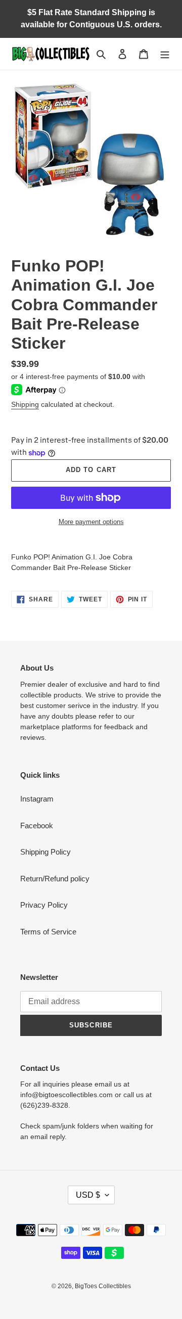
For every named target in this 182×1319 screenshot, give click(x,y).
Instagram (37, 798)
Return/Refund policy (54, 878)
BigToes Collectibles (103, 1286)
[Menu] (164, 54)
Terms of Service (48, 931)
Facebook (36, 825)
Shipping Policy (45, 851)
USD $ (88, 1195)
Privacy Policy (44, 905)
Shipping (25, 404)
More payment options (91, 522)
